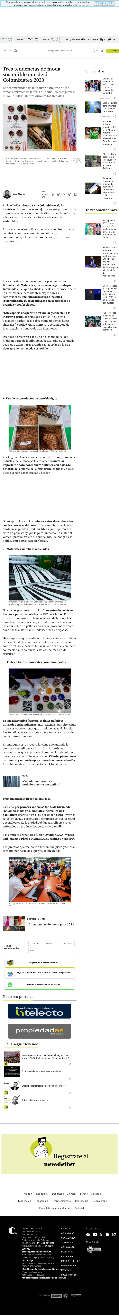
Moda (25, 775)
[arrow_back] (71, 161)
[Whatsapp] (58, 194)
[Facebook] (69, 194)
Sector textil (34, 943)
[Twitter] (64, 194)
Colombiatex (49, 943)
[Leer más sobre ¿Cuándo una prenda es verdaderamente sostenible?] (11, 781)
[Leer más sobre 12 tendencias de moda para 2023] (14, 923)
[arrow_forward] (76, 161)
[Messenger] (53, 194)
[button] (70, 1064)
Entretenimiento (36, 918)
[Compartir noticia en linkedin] (75, 194)
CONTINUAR (104, 3)
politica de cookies (82, 5)
